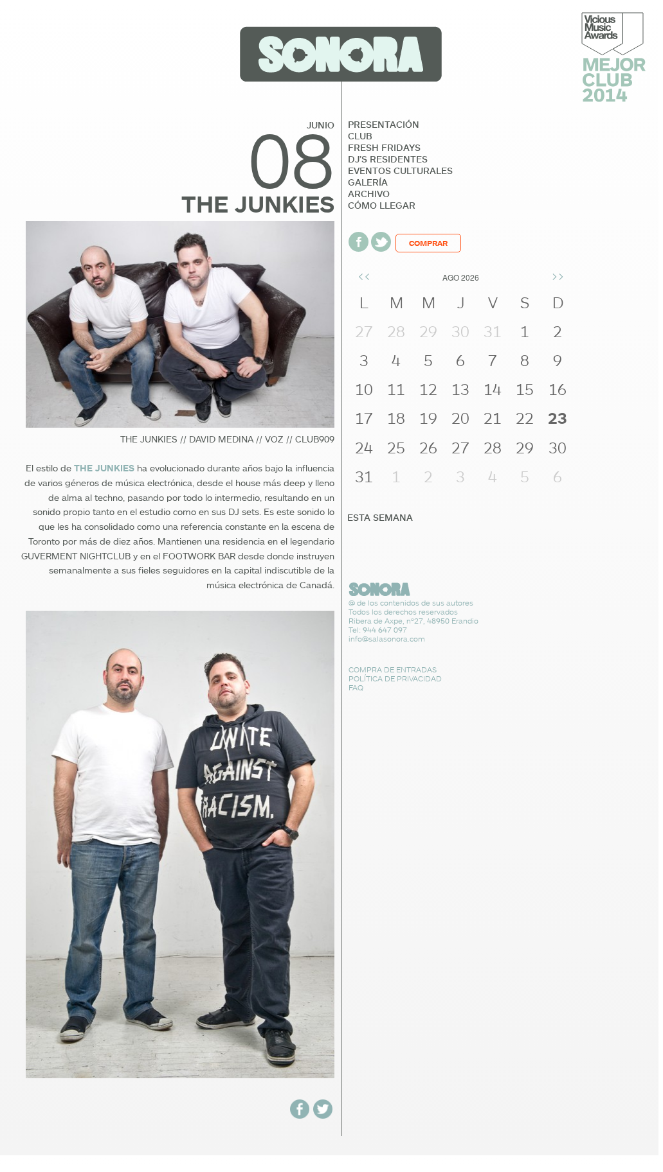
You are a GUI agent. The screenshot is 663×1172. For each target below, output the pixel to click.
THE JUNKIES (104, 468)
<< (364, 275)
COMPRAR (428, 243)
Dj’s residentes (388, 159)
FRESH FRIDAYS (384, 147)
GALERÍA (368, 182)
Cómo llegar (381, 205)
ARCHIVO (369, 193)
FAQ (356, 687)
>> (557, 275)
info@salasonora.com (387, 638)
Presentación (383, 124)
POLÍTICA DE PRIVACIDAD (395, 678)
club (360, 136)
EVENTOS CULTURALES (400, 170)
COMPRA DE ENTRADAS (393, 669)
